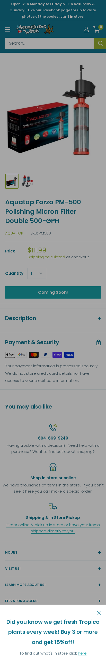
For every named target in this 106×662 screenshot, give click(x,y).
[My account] (86, 29)
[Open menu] (7, 29)
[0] (96, 29)
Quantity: (14, 273)
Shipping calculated (46, 257)
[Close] (99, 612)
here (82, 653)
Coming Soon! (53, 292)
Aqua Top (14, 233)
